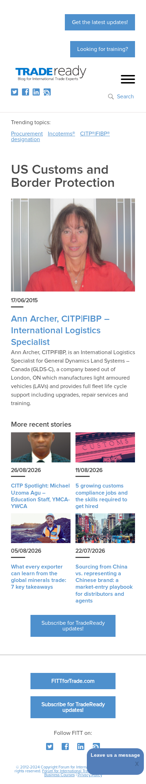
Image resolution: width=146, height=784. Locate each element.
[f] (25, 92)
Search (125, 96)
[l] (36, 92)
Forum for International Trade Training (74, 771)
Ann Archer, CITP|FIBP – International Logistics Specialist (60, 331)
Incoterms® (61, 134)
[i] (47, 92)
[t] (14, 92)
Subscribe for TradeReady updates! (73, 626)
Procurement (27, 134)
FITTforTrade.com (73, 681)
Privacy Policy (90, 775)
